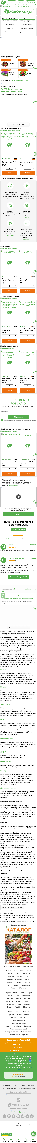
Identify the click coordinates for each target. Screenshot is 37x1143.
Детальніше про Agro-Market (12, 907)
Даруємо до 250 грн (18, 1023)
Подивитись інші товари (8, 431)
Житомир (22, 988)
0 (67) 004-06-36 (23, 1061)
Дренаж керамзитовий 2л (9, 462)
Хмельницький (26, 985)
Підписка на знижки (18, 1020)
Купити (9, 173)
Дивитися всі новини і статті (18, 627)
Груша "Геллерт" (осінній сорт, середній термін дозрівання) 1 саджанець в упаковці (27, 329)
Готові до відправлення (27, 21)
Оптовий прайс (15, 1035)
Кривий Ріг (18, 979)
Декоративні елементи (8, 788)
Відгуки (13, 1017)
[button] (35, 68)
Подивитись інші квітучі (8, 348)
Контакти (26, 1012)
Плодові (3, 687)
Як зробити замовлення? (18, 1029)
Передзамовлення (11, 1032)
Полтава (27, 982)
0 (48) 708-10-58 (10, 1061)
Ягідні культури (5, 704)
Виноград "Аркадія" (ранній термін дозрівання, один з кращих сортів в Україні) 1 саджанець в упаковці (9, 329)
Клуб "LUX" (22, 1017)
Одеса (9, 974)
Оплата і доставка (23, 1015)
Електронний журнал (9, 1088)
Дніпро (17, 974)
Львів (26, 977)
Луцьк (27, 979)
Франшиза (6, 1085)
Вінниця (9, 979)
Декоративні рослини (27, 32)
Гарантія (11, 1015)
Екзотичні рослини (27, 28)
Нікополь (19, 982)
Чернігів (14, 988)
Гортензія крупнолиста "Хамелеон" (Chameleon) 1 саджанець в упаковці (27, 379)
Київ (21, 971)
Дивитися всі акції (18, 124)
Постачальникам (26, 1032)
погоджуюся (9, 420)
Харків (29, 971)
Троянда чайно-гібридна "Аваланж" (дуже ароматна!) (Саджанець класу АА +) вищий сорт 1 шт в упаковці (9, 161)
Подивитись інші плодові (8, 298)
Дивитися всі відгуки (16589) (18, 577)
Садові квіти (10, 24)
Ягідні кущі (10, 28)
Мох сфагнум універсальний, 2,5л (8, 279)
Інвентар (3, 771)
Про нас (17, 1012)
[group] (18, 599)
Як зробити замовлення (27, 1088)
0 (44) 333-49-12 (11, 1058)
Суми (16, 985)
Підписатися (18, 417)
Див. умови (26, 218)
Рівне (8, 985)
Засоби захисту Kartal (13, 1026)
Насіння (3, 670)
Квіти (2, 719)
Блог (9, 1012)
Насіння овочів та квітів (10, 21)
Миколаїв (10, 982)
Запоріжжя (26, 974)
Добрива (3, 752)
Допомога (27, 1026)
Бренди (24, 1035)
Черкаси (11, 977)
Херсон (19, 977)
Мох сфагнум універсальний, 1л (25, 279)
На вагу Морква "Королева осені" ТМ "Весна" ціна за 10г (26, 161)
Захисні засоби (5, 761)
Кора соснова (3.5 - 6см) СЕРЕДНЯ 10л (27, 462)
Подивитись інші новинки (8, 248)
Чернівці (18, 1001)
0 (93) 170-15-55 (22, 1058)
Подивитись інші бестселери (10, 130)
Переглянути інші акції (19, 80)
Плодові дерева (27, 24)
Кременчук (10, 1004)
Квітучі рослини (10, 32)
